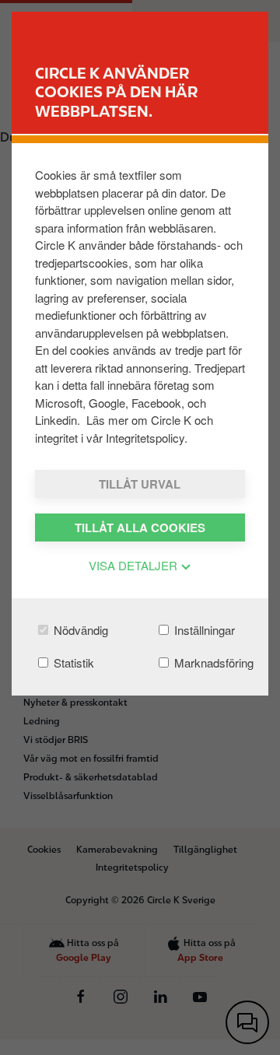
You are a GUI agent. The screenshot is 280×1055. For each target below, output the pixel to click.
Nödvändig (79, 630)
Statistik (72, 662)
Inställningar (203, 630)
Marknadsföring (212, 662)
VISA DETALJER (134, 565)
